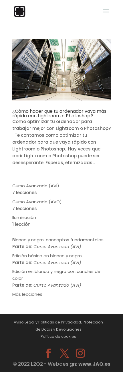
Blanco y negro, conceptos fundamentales (58, 240)
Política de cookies (58, 336)
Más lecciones (27, 294)
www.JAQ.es (94, 364)
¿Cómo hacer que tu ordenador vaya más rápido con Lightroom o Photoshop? (59, 113)
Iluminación (24, 217)
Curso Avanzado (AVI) (35, 186)
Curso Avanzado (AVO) (37, 202)
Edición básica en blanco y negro (47, 256)
